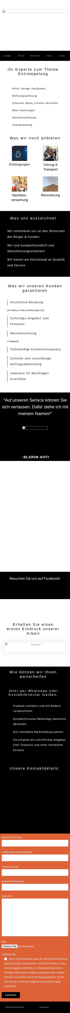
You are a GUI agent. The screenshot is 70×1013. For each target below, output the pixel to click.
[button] (7, 55)
